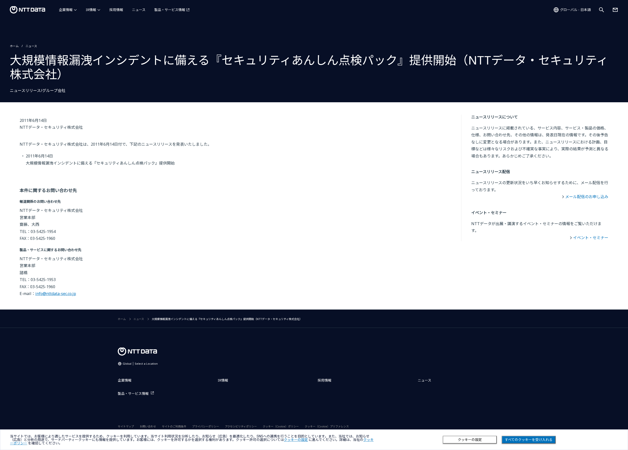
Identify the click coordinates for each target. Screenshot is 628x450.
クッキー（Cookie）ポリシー (281, 426)
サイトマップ (126, 426)
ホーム (14, 46)
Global (140, 363)
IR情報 (91, 9)
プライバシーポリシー (205, 426)
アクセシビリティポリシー (241, 426)
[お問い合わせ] (615, 10)
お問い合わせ (148, 426)
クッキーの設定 (470, 440)
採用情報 (116, 9)
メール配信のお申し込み (586, 196)
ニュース (138, 9)
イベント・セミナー (590, 237)
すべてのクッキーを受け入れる (528, 440)
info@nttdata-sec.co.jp (55, 293)
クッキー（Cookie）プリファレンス (327, 426)
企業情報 (66, 9)
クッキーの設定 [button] (296, 440)
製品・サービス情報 (169, 9)
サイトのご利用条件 (174, 426)
